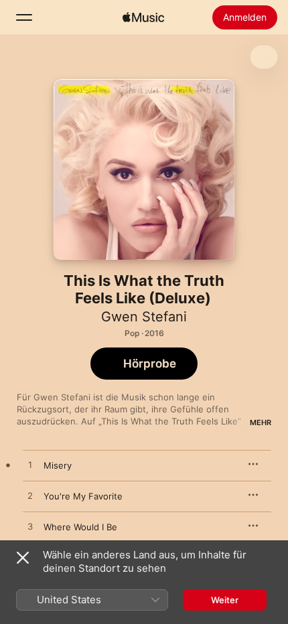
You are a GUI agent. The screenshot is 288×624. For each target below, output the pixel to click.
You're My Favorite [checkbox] (83, 496)
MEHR (260, 422)
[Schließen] (23, 558)
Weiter (224, 600)
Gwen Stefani (144, 317)
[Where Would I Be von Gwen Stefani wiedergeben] (30, 527)
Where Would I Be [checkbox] (80, 527)
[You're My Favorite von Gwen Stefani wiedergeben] (30, 496)
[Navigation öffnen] (24, 17)
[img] (143, 17)
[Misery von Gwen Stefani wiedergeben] (30, 465)
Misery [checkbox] (58, 465)
